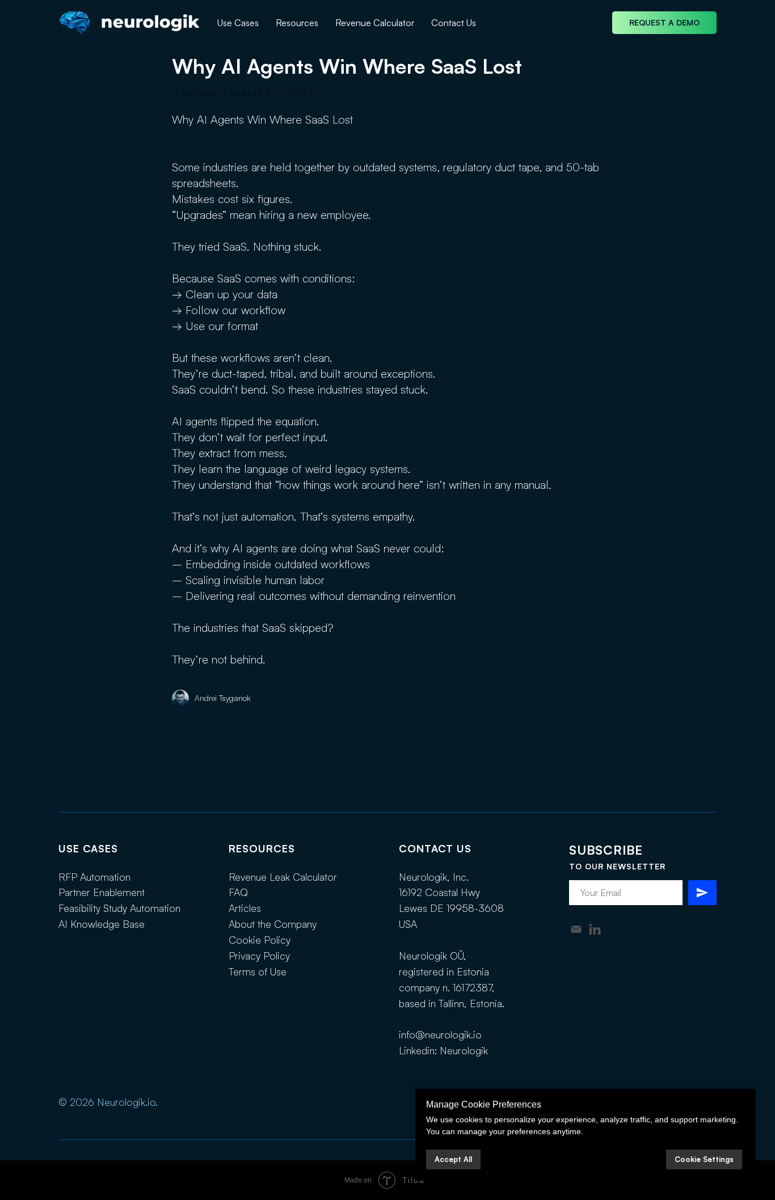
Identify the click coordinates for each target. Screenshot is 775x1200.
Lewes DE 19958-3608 (451, 908)
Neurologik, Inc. (434, 877)
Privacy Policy (259, 955)
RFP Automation (94, 877)
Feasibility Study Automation (119, 908)
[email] (576, 929)
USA (408, 924)
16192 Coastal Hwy (439, 892)
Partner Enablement (101, 892)
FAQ (238, 892)
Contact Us (453, 22)
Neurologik (464, 1050)
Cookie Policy (259, 939)
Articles (245, 908)
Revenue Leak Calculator (283, 877)
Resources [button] (297, 22)
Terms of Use (258, 971)
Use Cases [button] (238, 22)
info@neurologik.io (440, 1034)
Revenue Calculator (374, 22)
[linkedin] (595, 929)
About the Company (273, 924)
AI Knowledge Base (101, 924)
